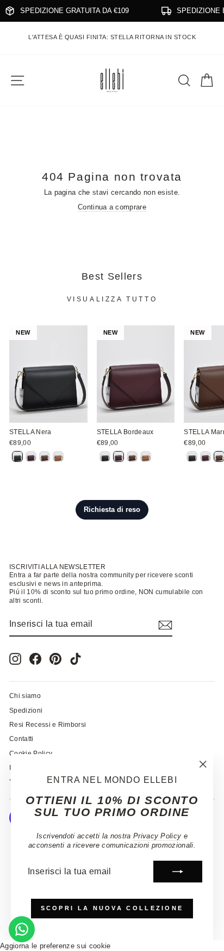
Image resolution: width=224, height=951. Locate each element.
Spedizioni (25, 710)
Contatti (21, 739)
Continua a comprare (112, 207)
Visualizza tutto (112, 299)
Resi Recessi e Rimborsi (47, 724)
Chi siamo (25, 696)
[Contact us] (22, 929)
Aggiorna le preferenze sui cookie (55, 946)
